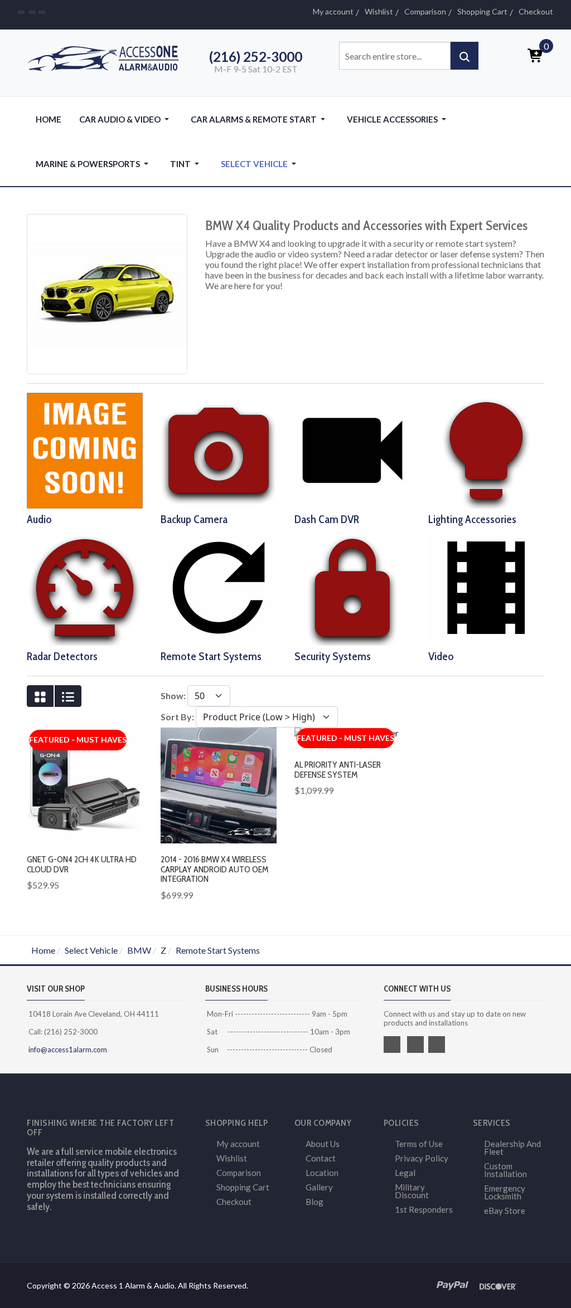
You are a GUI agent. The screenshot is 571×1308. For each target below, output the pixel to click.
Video (441, 656)
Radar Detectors (62, 656)
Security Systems (332, 656)
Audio (39, 519)
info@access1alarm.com (67, 1049)
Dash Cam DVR (326, 519)
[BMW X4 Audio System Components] (85, 449)
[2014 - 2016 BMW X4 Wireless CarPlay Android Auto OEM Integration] (219, 784)
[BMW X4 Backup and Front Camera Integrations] (219, 449)
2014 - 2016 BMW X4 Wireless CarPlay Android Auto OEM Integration (214, 869)
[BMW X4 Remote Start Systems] (219, 586)
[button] (126, 119)
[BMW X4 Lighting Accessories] (486, 449)
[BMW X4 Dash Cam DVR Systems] (352, 449)
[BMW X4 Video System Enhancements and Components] (486, 586)
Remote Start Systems (211, 656)
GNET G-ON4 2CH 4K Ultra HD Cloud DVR (82, 864)
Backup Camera (194, 519)
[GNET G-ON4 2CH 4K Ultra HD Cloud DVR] (85, 784)
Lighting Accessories (472, 519)
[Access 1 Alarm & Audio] (107, 56)
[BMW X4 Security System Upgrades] (352, 586)
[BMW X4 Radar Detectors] (85, 586)
